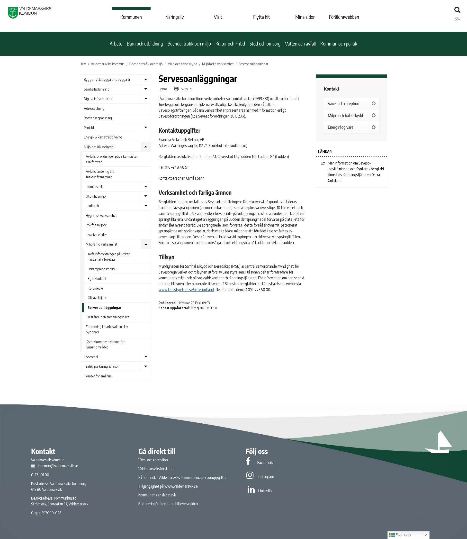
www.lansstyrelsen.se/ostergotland (186, 289)
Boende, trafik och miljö (189, 44)
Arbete (116, 44)
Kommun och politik (338, 44)
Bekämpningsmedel (101, 269)
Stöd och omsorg (265, 44)
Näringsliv (174, 17)
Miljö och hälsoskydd (99, 147)
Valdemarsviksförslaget (156, 468)
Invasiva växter (96, 234)
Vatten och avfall (300, 44)
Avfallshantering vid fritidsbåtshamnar (100, 174)
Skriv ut (185, 89)
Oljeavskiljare (97, 297)
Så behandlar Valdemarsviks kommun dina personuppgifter (182, 477)
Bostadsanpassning (98, 118)
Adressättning (94, 108)
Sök (457, 18)
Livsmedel (91, 357)
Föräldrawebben (344, 17)
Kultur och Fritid (230, 44)
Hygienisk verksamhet (101, 215)
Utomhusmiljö (96, 196)
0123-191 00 (40, 474)
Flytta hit (261, 17)
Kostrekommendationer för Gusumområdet (105, 344)
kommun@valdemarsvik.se (58, 465)
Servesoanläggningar (104, 307)
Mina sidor (305, 17)
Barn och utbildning (145, 44)
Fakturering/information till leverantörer (168, 503)
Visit (218, 17)
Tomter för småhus (97, 376)
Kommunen (131, 17)
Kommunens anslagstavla (157, 495)
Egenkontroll (97, 278)
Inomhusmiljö (95, 186)
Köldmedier (96, 288)
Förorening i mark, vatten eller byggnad (107, 329)
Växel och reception (153, 459)
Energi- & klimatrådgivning (103, 137)
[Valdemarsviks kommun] (30, 13)
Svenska (403, 535)
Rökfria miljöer (96, 225)
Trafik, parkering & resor (101, 366)
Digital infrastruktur (98, 98)
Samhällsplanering (96, 89)
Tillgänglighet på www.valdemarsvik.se (168, 486)
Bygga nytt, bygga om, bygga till (107, 79)
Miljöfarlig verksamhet (101, 244)
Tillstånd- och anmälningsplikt (107, 317)
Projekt (89, 127)
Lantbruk (92, 205)
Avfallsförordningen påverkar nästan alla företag (112, 159)
